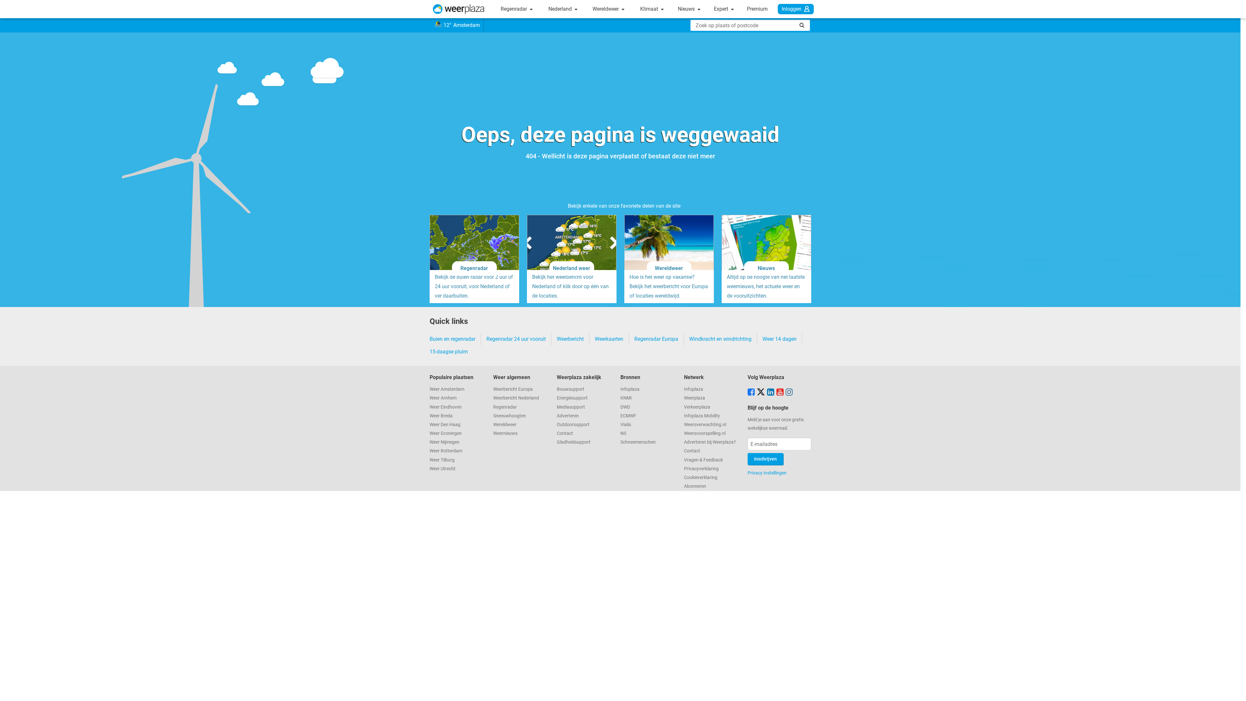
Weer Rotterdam (446, 451)
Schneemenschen (638, 442)
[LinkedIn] (770, 393)
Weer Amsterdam (447, 389)
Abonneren (695, 486)
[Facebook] (751, 393)
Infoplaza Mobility (702, 416)
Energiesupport (572, 398)
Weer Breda (441, 416)
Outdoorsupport (573, 424)
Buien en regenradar (452, 339)
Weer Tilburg (442, 460)
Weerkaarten (609, 339)
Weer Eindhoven (446, 407)
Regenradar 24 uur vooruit (516, 339)
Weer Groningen (446, 433)
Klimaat (649, 9)
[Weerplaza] (458, 9)
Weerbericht (570, 339)
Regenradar (514, 9)
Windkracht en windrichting (720, 339)
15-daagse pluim (449, 352)
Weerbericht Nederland (516, 398)
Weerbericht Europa (513, 389)
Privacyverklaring (701, 469)
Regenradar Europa (656, 339)
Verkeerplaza (697, 407)
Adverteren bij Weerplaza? (710, 442)
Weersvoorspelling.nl (705, 433)
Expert (721, 9)
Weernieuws (505, 433)
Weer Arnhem (443, 398)
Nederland (560, 9)
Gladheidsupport (574, 442)
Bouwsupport (570, 389)
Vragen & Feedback (703, 460)
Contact (565, 433)
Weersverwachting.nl (705, 424)
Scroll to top (1235, 690)
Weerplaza (694, 398)
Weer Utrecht (443, 469)
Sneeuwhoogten (509, 416)
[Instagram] (789, 393)
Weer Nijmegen (444, 442)
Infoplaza (630, 389)
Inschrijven (765, 459)
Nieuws (687, 9)
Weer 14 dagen (780, 339)
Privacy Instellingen (767, 472)
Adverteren (568, 416)
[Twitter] (761, 393)
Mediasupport (571, 407)
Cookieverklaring (700, 477)
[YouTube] (780, 393)
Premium (757, 9)
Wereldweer (606, 9)
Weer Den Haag (445, 424)
